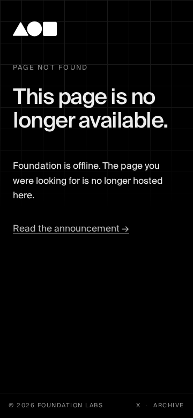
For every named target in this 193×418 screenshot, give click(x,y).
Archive (168, 405)
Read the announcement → (71, 228)
